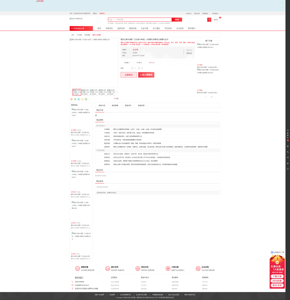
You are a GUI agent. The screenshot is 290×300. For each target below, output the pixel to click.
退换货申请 (175, 285)
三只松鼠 (161, 23)
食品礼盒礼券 (115, 285)
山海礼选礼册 (119, 23)
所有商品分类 (78, 28)
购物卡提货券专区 (189, 295)
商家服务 (205, 13)
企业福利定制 (115, 289)
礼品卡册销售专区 (125, 295)
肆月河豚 (149, 23)
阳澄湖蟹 (87, 35)
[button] (212, 97)
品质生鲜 (121, 28)
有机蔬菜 (167, 23)
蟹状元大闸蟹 (97, 35)
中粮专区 (109, 28)
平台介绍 (205, 282)
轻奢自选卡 (131, 23)
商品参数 (115, 105)
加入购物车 (147, 74)
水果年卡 (155, 23)
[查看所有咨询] (111, 193)
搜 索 (177, 19)
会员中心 (189, 13)
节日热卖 (168, 28)
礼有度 (138, 23)
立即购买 (129, 74)
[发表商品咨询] (101, 193)
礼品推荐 (112, 295)
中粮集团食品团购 (157, 295)
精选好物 (132, 28)
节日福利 (79, 35)
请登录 (95, 13)
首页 (99, 28)
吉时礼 (126, 23)
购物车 (216, 20)
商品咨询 (141, 105)
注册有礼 (102, 13)
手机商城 (215, 13)
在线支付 (143, 282)
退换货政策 (175, 282)
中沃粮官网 (162, 297)
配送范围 (143, 289)
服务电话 (205, 289)
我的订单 (197, 13)
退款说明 (174, 289)
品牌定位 (205, 285)
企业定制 (180, 28)
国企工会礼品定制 (173, 295)
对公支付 (143, 285)
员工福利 (156, 28)
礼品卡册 (144, 28)
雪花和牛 (143, 23)
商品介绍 (102, 105)
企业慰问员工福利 (141, 295)
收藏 (116, 98)
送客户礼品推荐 (99, 295)
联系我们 (191, 28)
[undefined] (94, 39)
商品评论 (128, 105)
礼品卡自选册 (115, 282)
